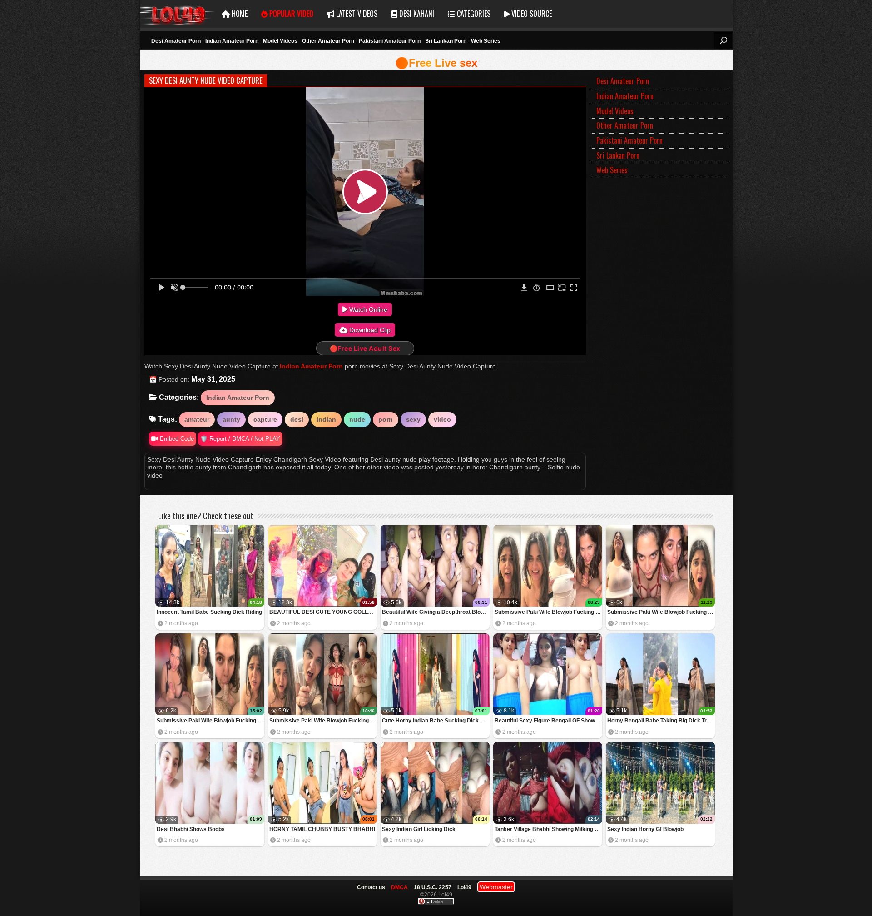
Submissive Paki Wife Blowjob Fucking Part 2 (210, 720)
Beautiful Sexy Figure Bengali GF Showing (548, 720)
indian (326, 419)
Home (239, 13)
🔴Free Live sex (436, 63)
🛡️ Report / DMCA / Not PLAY (240, 438)
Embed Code (176, 438)
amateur (196, 419)
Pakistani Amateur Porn (390, 41)
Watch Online (367, 309)
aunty (231, 419)
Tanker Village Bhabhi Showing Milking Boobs (548, 829)
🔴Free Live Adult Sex (365, 348)
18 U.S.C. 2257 (432, 887)
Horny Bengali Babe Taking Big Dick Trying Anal (661, 720)
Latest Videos (355, 13)
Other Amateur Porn (328, 41)
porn (385, 419)
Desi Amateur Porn (176, 41)
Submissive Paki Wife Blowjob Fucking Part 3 (661, 612)
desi (296, 419)
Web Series (485, 41)
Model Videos (280, 41)
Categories (472, 13)
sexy (413, 419)
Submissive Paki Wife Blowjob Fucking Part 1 (323, 720)
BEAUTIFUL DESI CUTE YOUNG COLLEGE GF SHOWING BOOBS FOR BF (323, 612)
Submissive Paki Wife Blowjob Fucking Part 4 (548, 612)
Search (723, 40)
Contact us (371, 887)
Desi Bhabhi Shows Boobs (191, 829)
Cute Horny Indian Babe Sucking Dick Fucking (436, 720)
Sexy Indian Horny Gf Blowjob (645, 829)
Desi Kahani (415, 13)
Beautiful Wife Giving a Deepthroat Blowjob (436, 612)
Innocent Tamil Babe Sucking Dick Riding (209, 612)
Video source (531, 13)
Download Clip (369, 330)
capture (265, 419)
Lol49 (177, 14)
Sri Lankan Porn (445, 41)
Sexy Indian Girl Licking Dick (419, 829)
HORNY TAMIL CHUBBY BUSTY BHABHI (322, 829)
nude (357, 419)
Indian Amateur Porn (231, 41)
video (442, 419)
